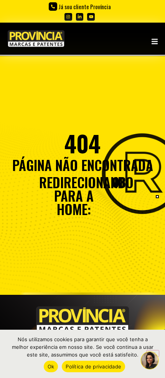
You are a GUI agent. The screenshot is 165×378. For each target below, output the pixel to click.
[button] (154, 41)
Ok (51, 366)
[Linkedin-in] (80, 17)
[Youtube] (91, 17)
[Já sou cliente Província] (53, 6)
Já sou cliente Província (84, 6)
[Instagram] (68, 17)
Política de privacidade (93, 366)
